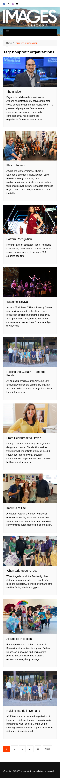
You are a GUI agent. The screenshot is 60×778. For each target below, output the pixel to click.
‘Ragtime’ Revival (17, 301)
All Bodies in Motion (19, 638)
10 (38, 749)
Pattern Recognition (19, 239)
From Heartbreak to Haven (23, 438)
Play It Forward (16, 165)
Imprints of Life (16, 508)
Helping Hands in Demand (23, 710)
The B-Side (13, 91)
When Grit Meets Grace (21, 570)
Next (47, 749)
